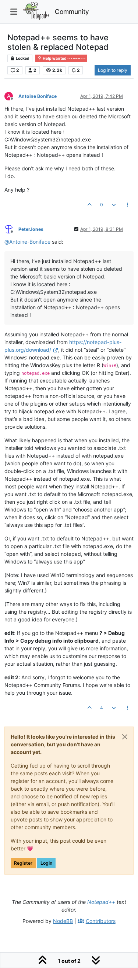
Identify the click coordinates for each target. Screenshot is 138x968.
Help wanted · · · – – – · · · (63, 58)
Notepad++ (101, 902)
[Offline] (11, 229)
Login (46, 863)
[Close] (124, 737)
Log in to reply (112, 70)
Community (72, 11)
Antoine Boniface (37, 96)
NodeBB (63, 921)
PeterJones (30, 229)
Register (23, 863)
